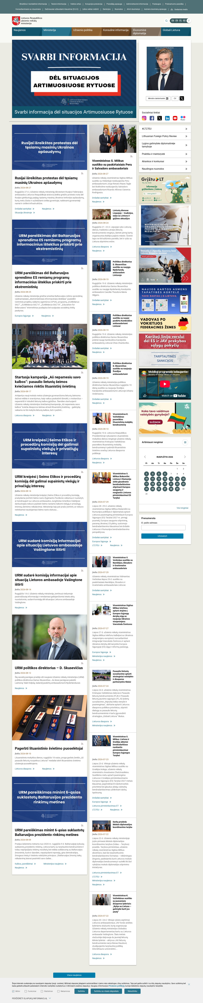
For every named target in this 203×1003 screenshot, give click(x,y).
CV (175, 98)
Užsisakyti (162, 536)
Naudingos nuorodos (153, 168)
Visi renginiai (182, 508)
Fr (177, 21)
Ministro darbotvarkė (156, 98)
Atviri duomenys (133, 9)
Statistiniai (48, 991)
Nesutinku (132, 991)
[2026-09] (185, 457)
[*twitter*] (182, 98)
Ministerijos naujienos (53, 864)
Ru (184, 21)
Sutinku (81, 991)
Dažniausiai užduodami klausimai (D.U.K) (61, 9)
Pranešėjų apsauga (114, 4)
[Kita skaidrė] (131, 77)
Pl (181, 21)
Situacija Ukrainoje (23, 212)
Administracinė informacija (137, 4)
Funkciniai (32, 991)
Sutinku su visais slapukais (106, 991)
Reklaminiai (65, 991)
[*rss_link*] (82, 173)
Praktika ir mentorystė (153, 154)
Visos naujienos (74, 975)
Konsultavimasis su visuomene (28, 9)
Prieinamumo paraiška (174, 4)
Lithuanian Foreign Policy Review (159, 136)
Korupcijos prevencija (93, 4)
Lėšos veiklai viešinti (90, 9)
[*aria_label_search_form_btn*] (166, 20)
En (173, 21)
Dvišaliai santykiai (23, 209)
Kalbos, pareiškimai (24, 864)
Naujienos (46, 209)
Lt (189, 21)
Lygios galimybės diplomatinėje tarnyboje (158, 145)
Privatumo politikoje (117, 986)
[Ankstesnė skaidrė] (17, 77)
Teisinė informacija (58, 4)
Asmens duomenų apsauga (155, 9)
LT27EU (95, 545)
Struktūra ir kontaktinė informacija (33, 4)
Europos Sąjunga (23, 316)
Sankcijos (107, 9)
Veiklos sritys (75, 4)
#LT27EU (146, 128)
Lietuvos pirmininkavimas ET (105, 806)
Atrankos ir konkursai (153, 161)
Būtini (17, 991)
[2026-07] (145, 457)
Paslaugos (156, 4)
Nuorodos (119, 9)
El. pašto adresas (149, 523)
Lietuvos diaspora (23, 415)
